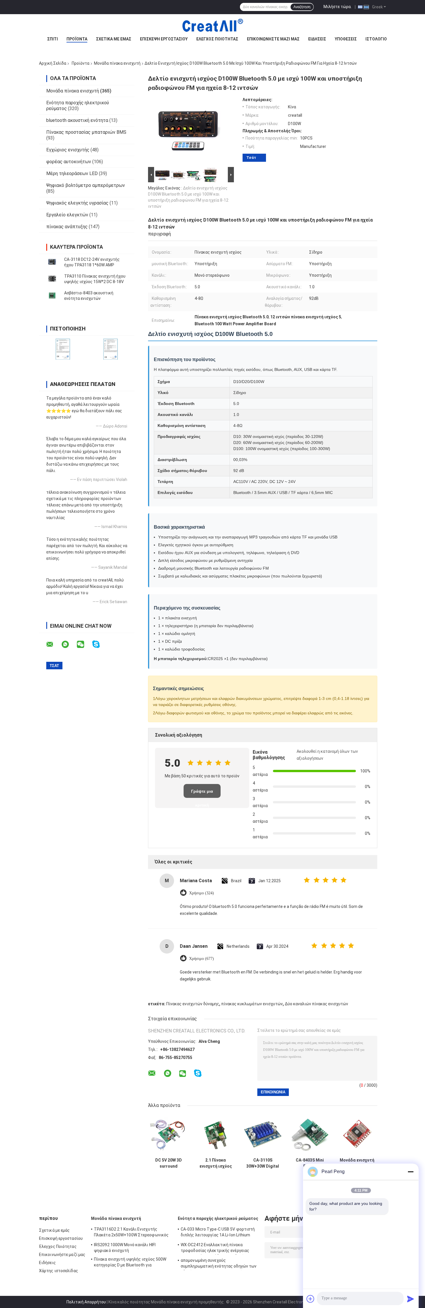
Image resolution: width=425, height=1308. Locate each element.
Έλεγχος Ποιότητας (217, 39)
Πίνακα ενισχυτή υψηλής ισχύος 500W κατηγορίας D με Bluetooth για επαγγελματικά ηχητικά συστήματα (130, 1263)
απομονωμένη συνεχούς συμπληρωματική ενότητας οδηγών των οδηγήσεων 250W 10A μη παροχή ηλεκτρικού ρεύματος (218, 1264)
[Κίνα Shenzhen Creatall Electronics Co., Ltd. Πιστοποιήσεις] (63, 349)
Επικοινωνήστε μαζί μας (273, 39)
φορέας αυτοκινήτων (68, 161)
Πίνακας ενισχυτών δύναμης (192, 1004)
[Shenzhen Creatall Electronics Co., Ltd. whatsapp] (69, 644)
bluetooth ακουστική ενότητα (77, 120)
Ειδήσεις (317, 39)
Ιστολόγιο (376, 39)
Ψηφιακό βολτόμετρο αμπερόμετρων (85, 185)
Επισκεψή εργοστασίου (164, 39)
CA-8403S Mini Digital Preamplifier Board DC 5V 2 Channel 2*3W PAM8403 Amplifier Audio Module (310, 1163)
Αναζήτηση (302, 7)
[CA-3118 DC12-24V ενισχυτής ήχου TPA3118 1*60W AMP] (52, 262)
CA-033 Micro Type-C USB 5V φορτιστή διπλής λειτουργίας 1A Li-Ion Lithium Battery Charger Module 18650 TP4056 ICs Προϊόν (218, 1233)
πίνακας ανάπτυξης (67, 226)
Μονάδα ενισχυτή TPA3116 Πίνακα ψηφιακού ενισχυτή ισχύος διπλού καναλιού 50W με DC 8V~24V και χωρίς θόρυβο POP (357, 1163)
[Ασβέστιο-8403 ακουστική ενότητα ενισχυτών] (52, 296)
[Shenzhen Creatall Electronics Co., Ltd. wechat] (84, 644)
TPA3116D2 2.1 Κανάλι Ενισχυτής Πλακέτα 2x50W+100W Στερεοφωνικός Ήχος (131, 1233)
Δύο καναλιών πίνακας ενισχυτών (316, 1004)
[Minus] (410, 1171)
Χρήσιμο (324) (201, 893)
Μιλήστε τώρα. (338, 6)
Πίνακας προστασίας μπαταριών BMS (86, 132)
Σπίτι (52, 39)
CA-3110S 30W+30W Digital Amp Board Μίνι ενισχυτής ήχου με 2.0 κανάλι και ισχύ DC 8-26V (262, 1163)
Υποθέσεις (346, 39)
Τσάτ (251, 157)
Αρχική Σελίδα (52, 63)
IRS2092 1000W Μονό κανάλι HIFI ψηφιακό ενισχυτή (125, 1247)
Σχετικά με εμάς (113, 39)
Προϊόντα (76, 39)
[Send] (410, 1298)
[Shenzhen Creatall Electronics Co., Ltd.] (212, 25)
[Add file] (310, 1298)
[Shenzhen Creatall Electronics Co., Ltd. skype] (99, 644)
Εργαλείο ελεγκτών (67, 215)
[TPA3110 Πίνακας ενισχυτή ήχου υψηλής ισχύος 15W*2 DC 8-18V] (52, 279)
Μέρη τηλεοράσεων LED (72, 173)
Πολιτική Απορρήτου (86, 1302)
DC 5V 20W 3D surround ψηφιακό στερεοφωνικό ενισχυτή (168, 1163)
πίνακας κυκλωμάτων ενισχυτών (252, 1004)
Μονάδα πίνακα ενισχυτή (117, 63)
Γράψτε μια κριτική (202, 793)
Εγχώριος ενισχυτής (67, 150)
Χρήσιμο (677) (201, 958)
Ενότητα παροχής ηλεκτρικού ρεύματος (218, 1218)
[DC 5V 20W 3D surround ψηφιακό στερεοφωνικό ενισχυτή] (168, 1134)
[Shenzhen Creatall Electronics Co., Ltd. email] (53, 644)
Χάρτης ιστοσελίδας (58, 1270)
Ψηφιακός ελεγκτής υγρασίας (77, 203)
